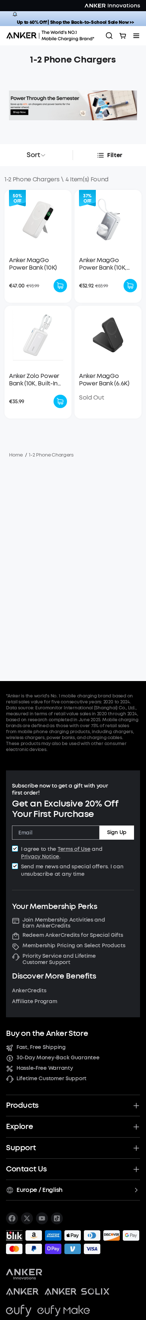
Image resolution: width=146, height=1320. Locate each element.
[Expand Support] (136, 1148)
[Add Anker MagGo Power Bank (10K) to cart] (60, 285)
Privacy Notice (40, 856)
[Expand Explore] (136, 1126)
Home (16, 455)
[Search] (109, 35)
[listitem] (12, 1218)
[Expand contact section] (136, 1169)
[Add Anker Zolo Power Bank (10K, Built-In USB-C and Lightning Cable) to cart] (60, 401)
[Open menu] (136, 35)
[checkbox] (15, 849)
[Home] (53, 35)
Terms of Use (74, 849)
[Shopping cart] (123, 35)
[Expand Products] (136, 1105)
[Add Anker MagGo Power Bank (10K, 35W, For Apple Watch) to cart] (130, 285)
